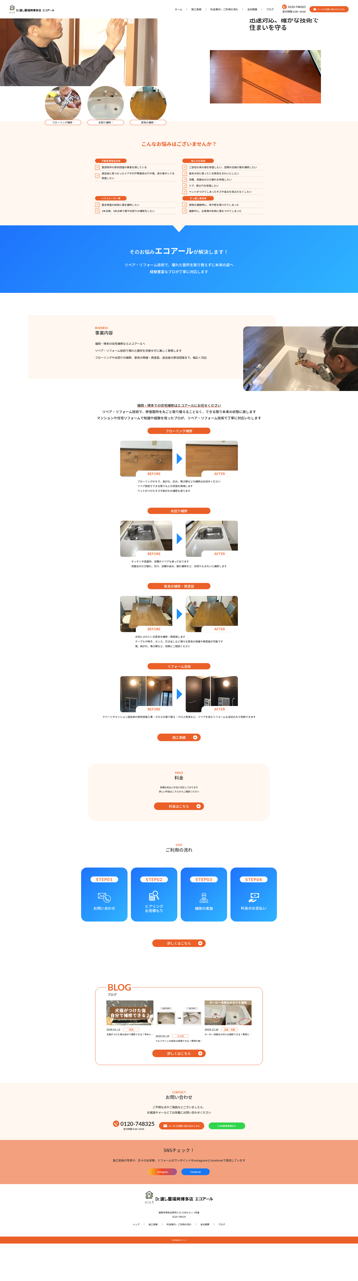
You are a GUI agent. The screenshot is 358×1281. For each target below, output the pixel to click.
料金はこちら (179, 831)
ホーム (178, 9)
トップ (136, 1250)
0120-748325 (297, 7)
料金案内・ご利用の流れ (224, 9)
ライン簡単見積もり (353, 640)
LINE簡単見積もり (227, 1151)
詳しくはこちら (179, 969)
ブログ (270, 9)
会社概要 (252, 9)
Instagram (162, 1197)
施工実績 (196, 9)
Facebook (195, 1197)
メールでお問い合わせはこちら (331, 9)
